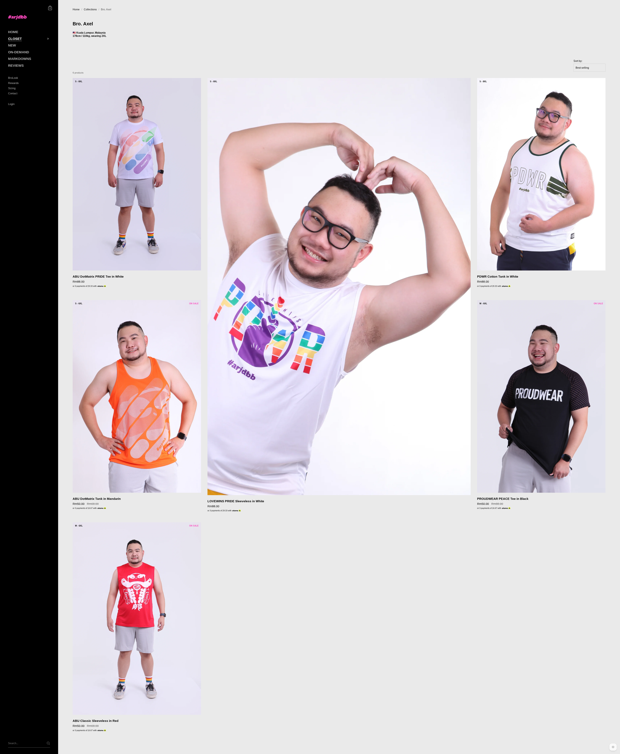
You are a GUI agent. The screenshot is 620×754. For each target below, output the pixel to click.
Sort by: (578, 61)
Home (76, 9)
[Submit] (48, 743)
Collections (90, 9)
